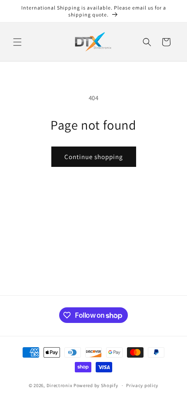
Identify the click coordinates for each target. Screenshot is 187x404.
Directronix (60, 385)
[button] (17, 42)
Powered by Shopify (95, 385)
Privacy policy (142, 385)
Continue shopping (93, 157)
